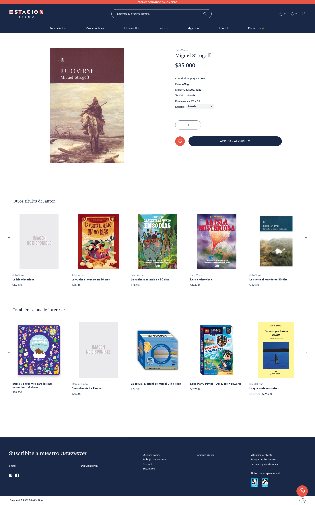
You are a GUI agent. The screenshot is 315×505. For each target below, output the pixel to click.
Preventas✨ (256, 28)
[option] (39, 248)
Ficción (163, 28)
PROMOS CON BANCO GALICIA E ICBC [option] (157, 2)
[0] (281, 14)
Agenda (193, 28)
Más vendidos (94, 28)
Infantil (223, 28)
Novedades (57, 28)
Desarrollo (131, 28)
